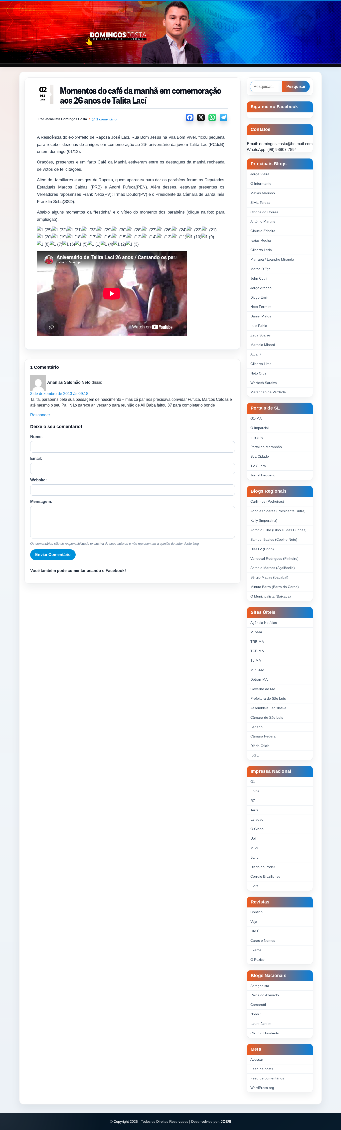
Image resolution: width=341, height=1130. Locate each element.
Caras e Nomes (262, 940)
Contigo (256, 912)
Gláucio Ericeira (262, 231)
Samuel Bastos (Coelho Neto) (273, 539)
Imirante (256, 437)
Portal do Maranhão (266, 447)
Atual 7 (255, 354)
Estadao (256, 819)
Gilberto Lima (261, 364)
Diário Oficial (260, 746)
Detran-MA (259, 679)
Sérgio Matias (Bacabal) (269, 577)
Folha (254, 791)
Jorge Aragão (261, 288)
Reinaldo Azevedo (264, 995)
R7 (252, 801)
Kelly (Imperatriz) (263, 520)
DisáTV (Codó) (262, 549)
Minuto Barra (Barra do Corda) (274, 587)
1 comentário (106, 119)
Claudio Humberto (264, 1033)
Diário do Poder (262, 867)
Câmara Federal (263, 736)
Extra (254, 886)
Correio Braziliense (265, 876)
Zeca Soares (260, 335)
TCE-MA (257, 651)
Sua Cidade (259, 456)
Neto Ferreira (261, 307)
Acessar (256, 1059)
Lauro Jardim (260, 1024)
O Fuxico (257, 960)
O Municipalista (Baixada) (270, 596)
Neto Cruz (258, 373)
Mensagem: (41, 501)
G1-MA (256, 418)
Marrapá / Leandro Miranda (272, 259)
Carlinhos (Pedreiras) (267, 501)
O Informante (260, 183)
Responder (40, 415)
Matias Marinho (262, 193)
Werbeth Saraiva (263, 383)
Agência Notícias (263, 623)
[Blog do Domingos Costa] (170, 32)
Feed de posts (261, 1069)
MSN (254, 848)
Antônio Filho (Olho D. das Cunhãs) (278, 530)
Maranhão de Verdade (268, 392)
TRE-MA (257, 642)
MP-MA (256, 632)
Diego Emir (259, 297)
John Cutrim (260, 278)
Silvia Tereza (260, 203)
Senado (256, 727)
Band (254, 857)
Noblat (255, 1014)
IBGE (254, 755)
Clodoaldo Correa (264, 212)
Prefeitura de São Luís (268, 698)
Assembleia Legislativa (268, 708)
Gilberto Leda (261, 250)
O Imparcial (259, 428)
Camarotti (258, 1005)
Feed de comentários (267, 1078)
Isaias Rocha (260, 240)
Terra (254, 810)
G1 (252, 782)
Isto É (254, 931)
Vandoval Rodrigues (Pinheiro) (274, 558)
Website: (38, 480)
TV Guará (258, 466)
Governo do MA (262, 689)
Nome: (36, 437)
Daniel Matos (260, 316)
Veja (253, 921)
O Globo (257, 829)
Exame (255, 950)
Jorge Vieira (259, 174)
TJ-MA (255, 660)
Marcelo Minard (262, 345)
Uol (253, 838)
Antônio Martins (262, 221)
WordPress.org (262, 1088)
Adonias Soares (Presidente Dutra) (278, 511)
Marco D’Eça (260, 269)
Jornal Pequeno (262, 475)
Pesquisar (296, 86)
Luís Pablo (258, 326)
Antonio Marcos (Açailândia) (272, 568)
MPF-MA (257, 670)
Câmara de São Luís (266, 717)
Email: (36, 458)
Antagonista (259, 986)
